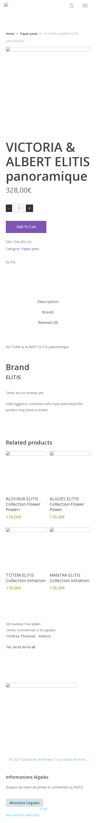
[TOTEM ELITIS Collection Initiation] (26, 547)
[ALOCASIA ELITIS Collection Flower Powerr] (26, 471)
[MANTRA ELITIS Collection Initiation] (70, 547)
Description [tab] (47, 301)
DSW (43, 809)
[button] (85, 5)
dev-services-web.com (22, 815)
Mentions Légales (25, 803)
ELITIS (10, 262)
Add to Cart (26, 227)
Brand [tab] (48, 312)
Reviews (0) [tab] (48, 322)
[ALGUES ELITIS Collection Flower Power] (70, 471)
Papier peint (28, 34)
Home (10, 34)
